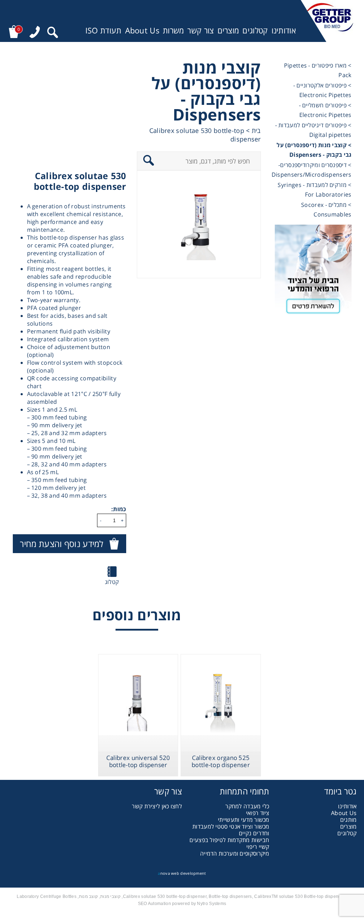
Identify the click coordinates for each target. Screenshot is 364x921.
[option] (199, 224)
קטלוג (112, 582)
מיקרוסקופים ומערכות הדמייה (234, 853)
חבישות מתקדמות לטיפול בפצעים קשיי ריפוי (229, 843)
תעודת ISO (103, 30)
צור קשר (200, 30)
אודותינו (284, 30)
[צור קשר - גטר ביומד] (313, 272)
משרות (173, 30)
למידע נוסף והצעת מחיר (61, 544)
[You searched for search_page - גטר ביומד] (52, 33)
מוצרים (228, 30)
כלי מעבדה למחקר (247, 806)
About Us (142, 30)
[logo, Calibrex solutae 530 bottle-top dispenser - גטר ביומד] (329, 21)
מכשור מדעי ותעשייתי (243, 820)
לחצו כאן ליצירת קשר (157, 806)
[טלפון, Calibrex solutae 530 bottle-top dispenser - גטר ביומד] (35, 33)
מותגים (348, 820)
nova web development (182, 873)
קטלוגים (255, 30)
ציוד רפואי (257, 813)
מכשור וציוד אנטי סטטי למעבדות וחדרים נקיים (230, 830)
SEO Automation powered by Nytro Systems (182, 903)
